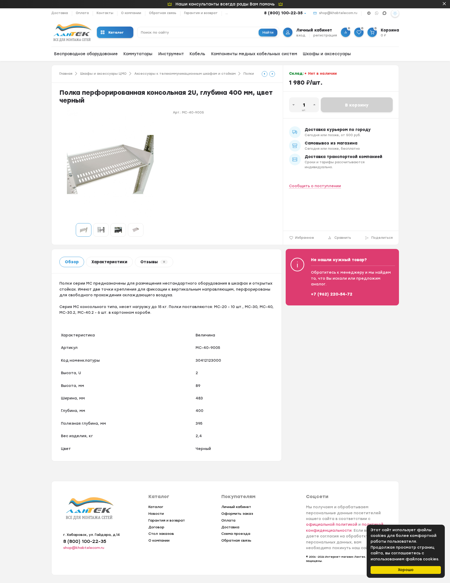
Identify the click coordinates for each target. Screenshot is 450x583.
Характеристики (109, 262)
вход (300, 35)
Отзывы (152, 262)
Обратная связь (162, 13)
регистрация (325, 35)
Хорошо (406, 570)
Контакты (105, 13)
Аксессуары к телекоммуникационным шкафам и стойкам (185, 74)
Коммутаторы (137, 54)
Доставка (59, 13)
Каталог (116, 32)
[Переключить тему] (395, 13)
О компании (131, 13)
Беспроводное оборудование (86, 54)
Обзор (72, 262)
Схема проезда (235, 534)
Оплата (82, 13)
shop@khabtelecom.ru (338, 13)
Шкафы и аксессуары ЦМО (103, 74)
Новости (156, 514)
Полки (248, 74)
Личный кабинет (236, 507)
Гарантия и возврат (201, 13)
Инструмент (171, 54)
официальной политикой (331, 524)
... (227, 13)
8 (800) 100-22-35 (283, 13)
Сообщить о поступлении (315, 186)
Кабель (197, 54)
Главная (65, 74)
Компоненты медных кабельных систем (254, 54)
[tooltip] (264, 74)
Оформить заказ (237, 514)
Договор (156, 527)
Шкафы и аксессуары (327, 54)
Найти (267, 32)
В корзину (356, 105)
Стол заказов (161, 534)
